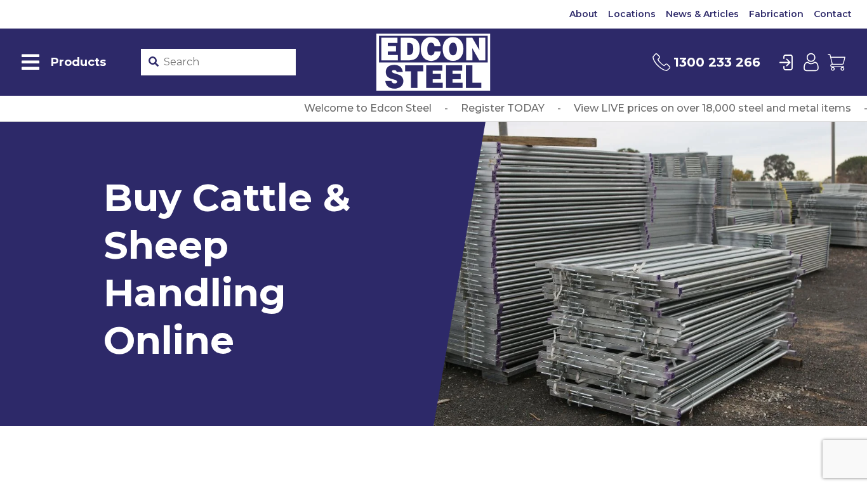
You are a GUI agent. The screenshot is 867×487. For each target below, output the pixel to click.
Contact (833, 14)
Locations (632, 14)
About (583, 14)
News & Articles (702, 14)
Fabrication (776, 14)
